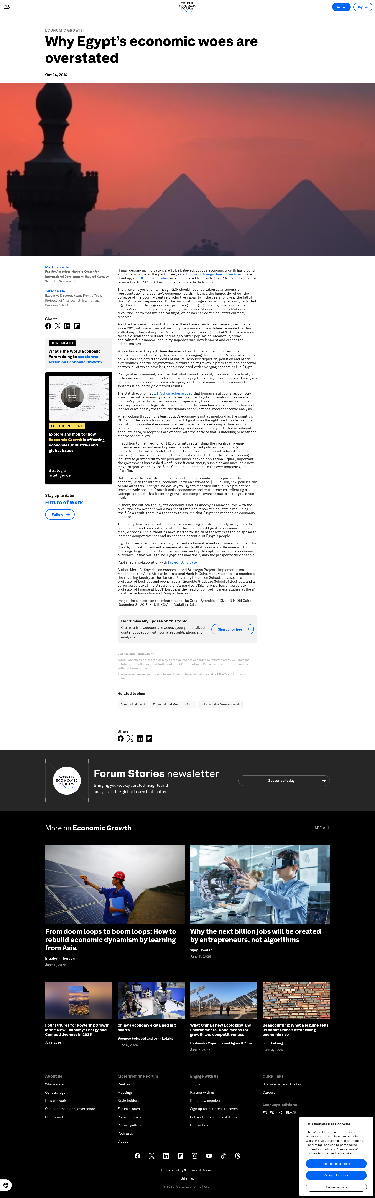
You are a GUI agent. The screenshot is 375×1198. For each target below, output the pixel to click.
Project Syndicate (182, 562)
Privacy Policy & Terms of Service (187, 1170)
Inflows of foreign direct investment (215, 274)
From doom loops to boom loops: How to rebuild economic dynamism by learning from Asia (110, 939)
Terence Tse (55, 291)
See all (322, 828)
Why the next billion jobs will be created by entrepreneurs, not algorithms (255, 935)
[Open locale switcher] (6, 1185)
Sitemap (187, 1178)
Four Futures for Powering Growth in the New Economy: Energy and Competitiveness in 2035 (77, 1030)
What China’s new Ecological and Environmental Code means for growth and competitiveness (220, 1030)
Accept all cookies (336, 1175)
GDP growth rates (154, 278)
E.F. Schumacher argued (173, 393)
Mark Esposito (57, 267)
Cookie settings (336, 1187)
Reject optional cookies (336, 1163)
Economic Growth (64, 30)
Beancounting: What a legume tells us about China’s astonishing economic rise (295, 1030)
